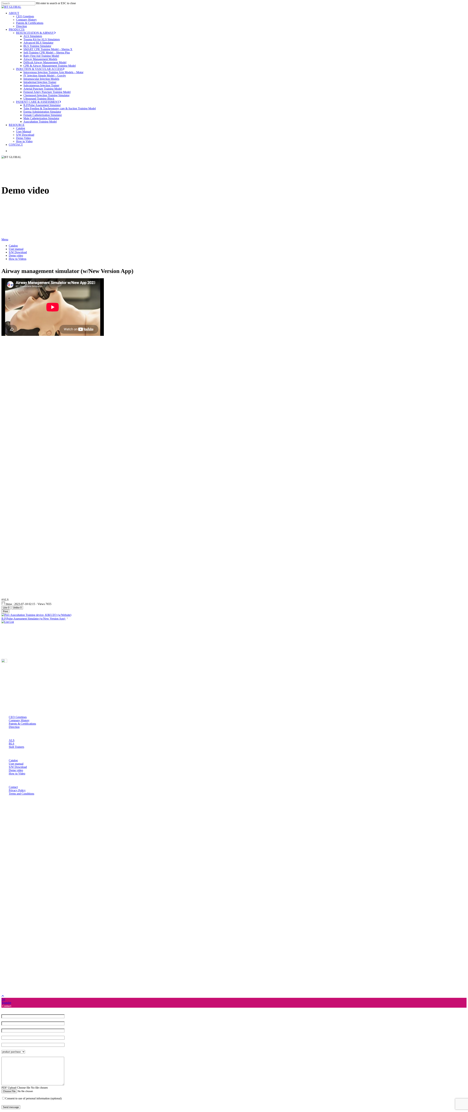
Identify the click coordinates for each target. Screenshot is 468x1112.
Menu (4, 239)
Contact (13, 787)
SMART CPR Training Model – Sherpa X (68, 894)
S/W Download (18, 252)
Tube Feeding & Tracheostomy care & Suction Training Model (80, 953)
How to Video (17, 773)
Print (5, 611)
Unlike (17, 607)
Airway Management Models (60, 904)
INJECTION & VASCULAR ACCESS (59, 914)
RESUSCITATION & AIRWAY (55, 878)
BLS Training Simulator (57, 891)
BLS (11, 743)
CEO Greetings (18, 717)
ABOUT (34, 858)
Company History (19, 720)
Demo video (16, 255)
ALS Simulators (53, 881)
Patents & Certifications (22, 723)
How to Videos (17, 258)
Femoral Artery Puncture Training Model (67, 937)
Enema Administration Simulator (62, 957)
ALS (11, 740)
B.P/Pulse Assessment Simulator (62, 950)
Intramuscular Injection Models (61, 924)
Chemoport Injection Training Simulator (67, 940)
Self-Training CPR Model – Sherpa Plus (67, 897)
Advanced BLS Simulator (58, 887)
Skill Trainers (16, 746)
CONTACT (36, 989)
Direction (14, 726)
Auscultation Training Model (60, 966)
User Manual (43, 976)
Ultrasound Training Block (59, 943)
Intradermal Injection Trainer (60, 927)
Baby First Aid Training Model (61, 901)
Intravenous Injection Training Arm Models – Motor (73, 917)
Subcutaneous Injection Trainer (61, 930)
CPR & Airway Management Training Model (70, 910)
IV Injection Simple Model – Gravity (65, 920)
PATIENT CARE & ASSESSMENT (57, 947)
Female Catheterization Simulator (63, 960)
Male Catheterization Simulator (61, 963)
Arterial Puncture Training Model (63, 933)
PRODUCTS (37, 874)
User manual (16, 249)
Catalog (13, 245)
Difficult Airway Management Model (65, 907)
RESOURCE (37, 970)
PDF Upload (8, 1087)
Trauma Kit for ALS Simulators (62, 884)
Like (6, 607)
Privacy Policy (17, 790)
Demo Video (43, 983)
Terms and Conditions (21, 793)
